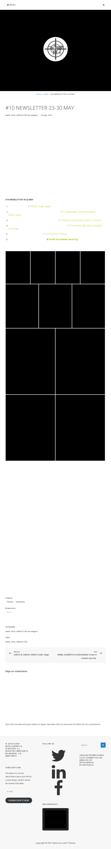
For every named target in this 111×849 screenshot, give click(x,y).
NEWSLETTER (21, 115)
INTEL (13, 115)
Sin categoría (33, 115)
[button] (50, 822)
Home (38, 94)
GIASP (45, 94)
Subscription (19, 800)
